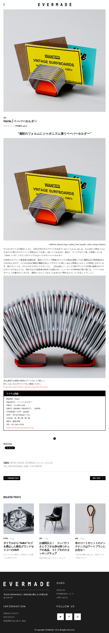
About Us (60, 590)
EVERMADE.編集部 (21, 126)
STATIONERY (36, 466)
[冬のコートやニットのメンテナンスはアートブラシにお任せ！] (90, 518)
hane (26, 466)
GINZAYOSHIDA (15, 466)
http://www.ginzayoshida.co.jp (20, 427)
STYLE (5, 538)
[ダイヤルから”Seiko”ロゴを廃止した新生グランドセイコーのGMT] (18, 518)
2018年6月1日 (8, 126)
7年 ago (12, 538)
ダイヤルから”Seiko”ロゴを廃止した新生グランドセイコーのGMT (18, 546)
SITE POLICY (9, 617)
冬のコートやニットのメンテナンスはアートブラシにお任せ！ (90, 546)
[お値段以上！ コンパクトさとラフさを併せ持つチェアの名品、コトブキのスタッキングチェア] (54, 518)
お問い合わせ (62, 597)
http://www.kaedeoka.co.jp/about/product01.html (25, 387)
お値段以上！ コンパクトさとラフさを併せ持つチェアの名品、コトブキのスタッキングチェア (54, 548)
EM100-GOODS (17, 462)
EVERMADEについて (65, 593)
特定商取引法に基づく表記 (14, 621)
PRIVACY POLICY (10, 613)
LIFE (4, 118)
